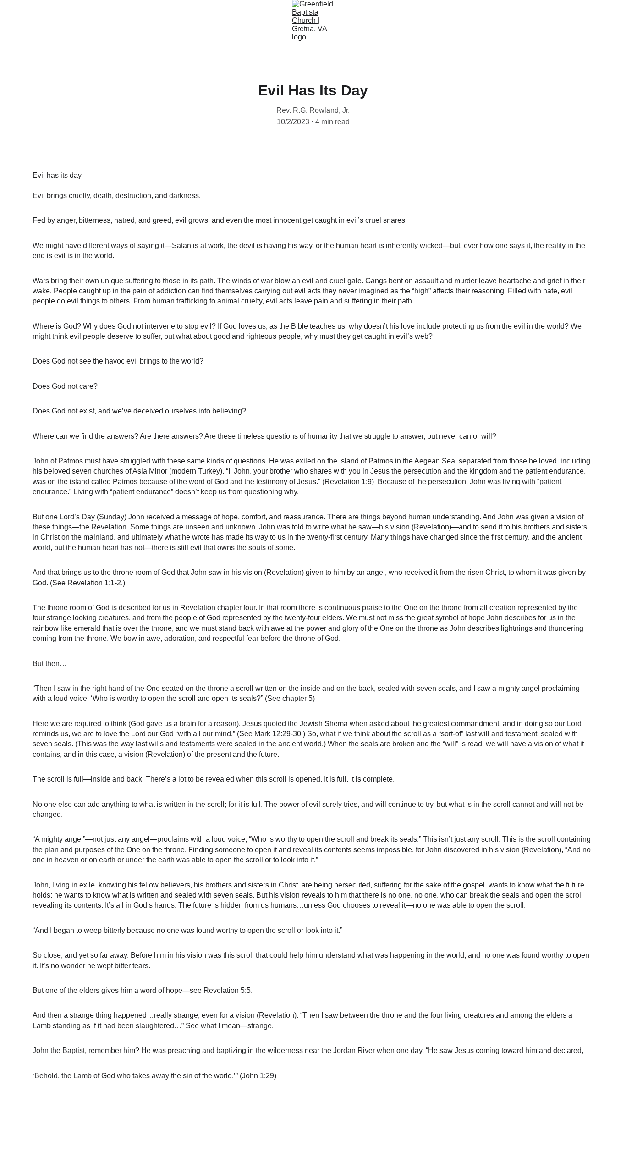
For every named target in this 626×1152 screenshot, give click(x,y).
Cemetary (543, 55)
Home (76, 55)
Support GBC (477, 55)
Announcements (254, 55)
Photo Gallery (404, 55)
